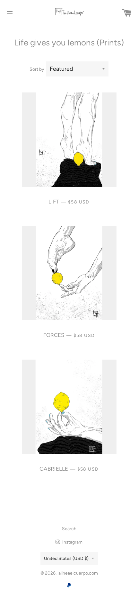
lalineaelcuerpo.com (77, 573)
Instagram (71, 542)
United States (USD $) (66, 558)
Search (69, 528)
